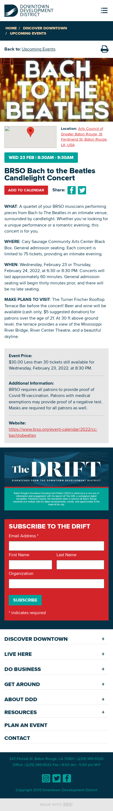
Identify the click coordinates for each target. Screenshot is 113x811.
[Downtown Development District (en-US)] (28, 9)
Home (11, 28)
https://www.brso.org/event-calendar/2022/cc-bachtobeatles (53, 432)
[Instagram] (46, 778)
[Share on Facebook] (71, 190)
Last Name (66, 555)
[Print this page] (104, 49)
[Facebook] (67, 778)
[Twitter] (56, 778)
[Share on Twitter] (82, 190)
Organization (21, 574)
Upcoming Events (28, 33)
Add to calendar (26, 190)
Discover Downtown (45, 28)
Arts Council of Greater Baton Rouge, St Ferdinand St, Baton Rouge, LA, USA (84, 136)
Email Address (23, 536)
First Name (19, 555)
